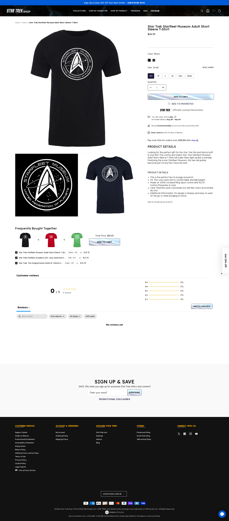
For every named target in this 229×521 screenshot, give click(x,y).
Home (17, 23)
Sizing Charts (20, 446)
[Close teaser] (221, 273)
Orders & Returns (22, 436)
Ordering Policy (62, 436)
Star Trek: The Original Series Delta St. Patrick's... (40, 263)
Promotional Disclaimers (25, 439)
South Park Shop (143, 436)
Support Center (21, 432)
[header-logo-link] (19, 11)
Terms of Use (20, 457)
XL (172, 76)
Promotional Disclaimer (114, 399)
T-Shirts (24, 23)
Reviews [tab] (23, 307)
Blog (98, 443)
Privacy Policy (21, 460)
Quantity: (152, 82)
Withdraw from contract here (27, 453)
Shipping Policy (62, 439)
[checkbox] (90, 316)
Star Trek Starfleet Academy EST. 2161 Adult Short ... (42, 258)
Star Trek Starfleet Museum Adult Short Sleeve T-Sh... (42, 252)
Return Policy (20, 450)
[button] (202, 11)
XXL (180, 76)
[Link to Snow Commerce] (114, 514)
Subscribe (134, 392)
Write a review (201, 306)
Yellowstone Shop (144, 439)
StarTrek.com (101, 432)
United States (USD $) (112, 494)
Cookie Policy (20, 463)
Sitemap (99, 436)
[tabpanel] (114, 333)
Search (99, 439)
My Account (60, 432)
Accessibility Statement (24, 443)
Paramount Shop (143, 432)
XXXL (189, 76)
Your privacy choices (27, 470)
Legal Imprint (20, 467)
